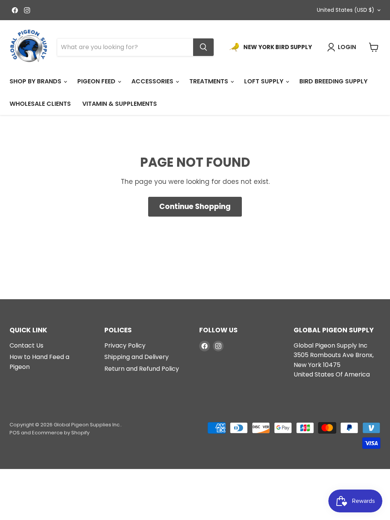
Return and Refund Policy (141, 368)
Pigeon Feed (97, 81)
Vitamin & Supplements (119, 103)
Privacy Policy (124, 345)
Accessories (153, 81)
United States (345, 10)
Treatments (209, 81)
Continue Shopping (195, 206)
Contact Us (26, 345)
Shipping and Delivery (136, 357)
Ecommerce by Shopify (61, 432)
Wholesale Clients (40, 103)
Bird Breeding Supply (333, 81)
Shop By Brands (36, 81)
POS (15, 432)
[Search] (203, 47)
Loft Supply (264, 81)
